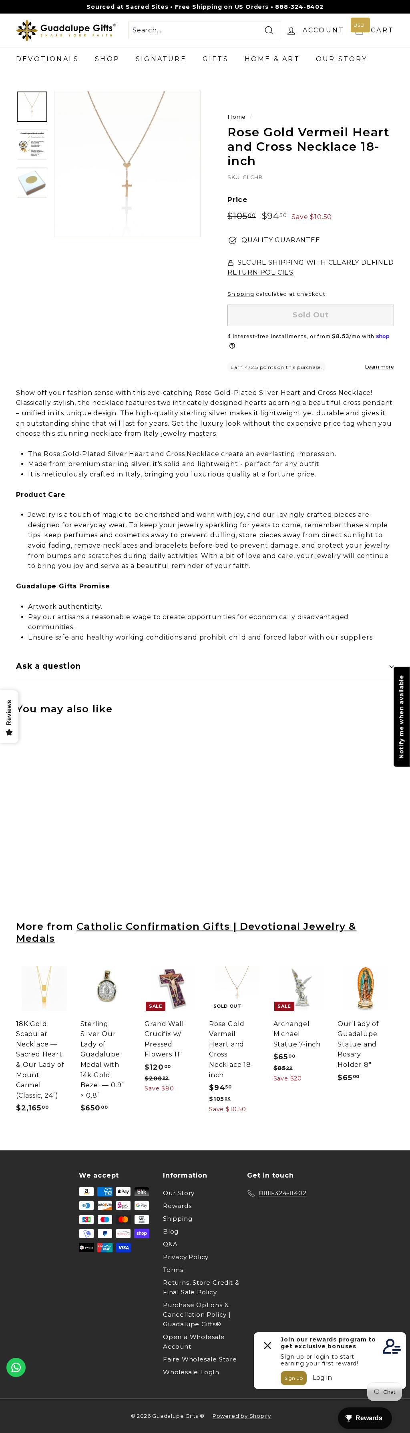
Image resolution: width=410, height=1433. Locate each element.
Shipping (240, 294)
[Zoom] (127, 164)
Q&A (170, 1244)
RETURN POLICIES (260, 272)
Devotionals (47, 59)
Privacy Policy (186, 1257)
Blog (171, 1231)
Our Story (342, 59)
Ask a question (48, 666)
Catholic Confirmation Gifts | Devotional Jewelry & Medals (186, 932)
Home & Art (272, 59)
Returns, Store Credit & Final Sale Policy (201, 1287)
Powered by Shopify (242, 1416)
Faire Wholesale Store (200, 1359)
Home (236, 117)
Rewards (177, 1206)
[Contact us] (16, 1367)
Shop (107, 59)
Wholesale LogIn (191, 1372)
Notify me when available (401, 717)
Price (237, 199)
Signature (161, 59)
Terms (173, 1270)
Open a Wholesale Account (194, 1341)
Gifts (216, 59)
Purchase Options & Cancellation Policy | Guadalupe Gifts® (197, 1314)
